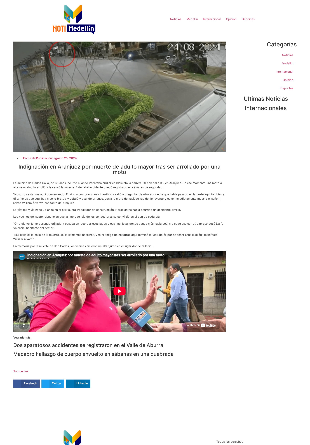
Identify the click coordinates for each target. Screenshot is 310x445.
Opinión (231, 19)
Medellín (192, 19)
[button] (26, 384)
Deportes (248, 19)
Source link (20, 371)
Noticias (175, 19)
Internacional (212, 19)
